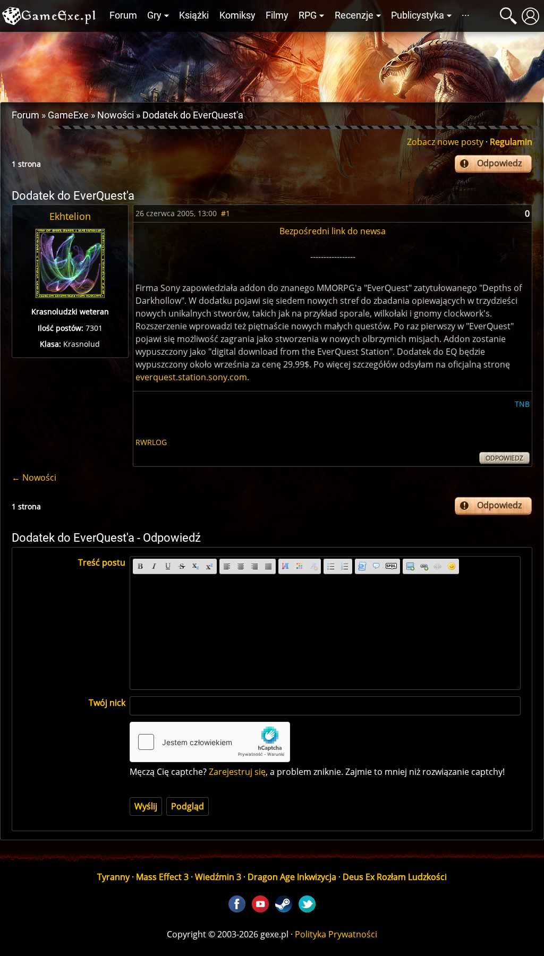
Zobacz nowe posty (445, 142)
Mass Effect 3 (162, 877)
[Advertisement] (272, 64)
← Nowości (34, 477)
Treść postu (101, 562)
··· (466, 15)
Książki (194, 15)
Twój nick (107, 703)
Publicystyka (417, 15)
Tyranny (113, 877)
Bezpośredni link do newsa (332, 231)
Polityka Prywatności (336, 934)
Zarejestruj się (237, 772)
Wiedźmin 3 (218, 877)
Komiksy (237, 15)
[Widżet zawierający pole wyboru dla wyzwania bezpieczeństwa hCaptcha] (210, 742)
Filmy (277, 15)
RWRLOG (151, 442)
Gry (154, 15)
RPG (308, 15)
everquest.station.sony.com (191, 377)
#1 (225, 213)
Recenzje (354, 15)
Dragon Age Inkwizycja (292, 877)
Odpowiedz (499, 163)
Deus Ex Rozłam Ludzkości (395, 877)
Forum (123, 15)
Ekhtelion (70, 216)
